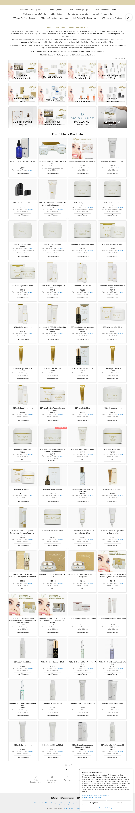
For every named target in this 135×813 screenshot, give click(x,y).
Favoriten (67, 780)
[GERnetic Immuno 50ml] (112, 394)
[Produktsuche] (129, 17)
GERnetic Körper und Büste (104, 10)
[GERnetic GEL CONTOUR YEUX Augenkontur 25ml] (82, 517)
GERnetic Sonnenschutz (78, 14)
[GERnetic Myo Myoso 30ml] (23, 272)
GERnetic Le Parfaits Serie (34, 14)
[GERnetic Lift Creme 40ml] (112, 476)
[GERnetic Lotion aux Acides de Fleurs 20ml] (82, 314)
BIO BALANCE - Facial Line (84, 18)
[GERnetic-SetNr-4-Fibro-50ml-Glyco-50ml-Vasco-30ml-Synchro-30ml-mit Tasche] (23, 604)
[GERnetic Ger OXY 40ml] (52, 355)
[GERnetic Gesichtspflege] (82, 66)
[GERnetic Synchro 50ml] (82, 189)
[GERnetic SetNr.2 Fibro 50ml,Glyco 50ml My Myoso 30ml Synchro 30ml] (112, 561)
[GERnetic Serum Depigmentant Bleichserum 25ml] (112, 517)
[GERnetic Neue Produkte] (112, 112)
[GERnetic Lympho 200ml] (52, 690)
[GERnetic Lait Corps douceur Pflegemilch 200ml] (82, 731)
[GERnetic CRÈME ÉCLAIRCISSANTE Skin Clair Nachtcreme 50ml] (52, 189)
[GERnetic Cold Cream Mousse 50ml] (82, 148)
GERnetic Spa (56, 14)
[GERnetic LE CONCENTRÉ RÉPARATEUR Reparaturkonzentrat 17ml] (23, 561)
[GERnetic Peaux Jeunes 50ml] (82, 436)
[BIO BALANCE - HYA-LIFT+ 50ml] (23, 148)
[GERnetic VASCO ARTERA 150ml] (82, 690)
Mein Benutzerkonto (35, 781)
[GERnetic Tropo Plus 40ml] (23, 355)
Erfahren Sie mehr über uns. (91, 797)
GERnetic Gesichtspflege (77, 10)
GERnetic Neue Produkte (111, 18)
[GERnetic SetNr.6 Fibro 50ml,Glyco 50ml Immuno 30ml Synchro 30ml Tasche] (52, 604)
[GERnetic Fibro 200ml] (82, 272)
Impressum (74, 805)
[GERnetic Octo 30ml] (82, 394)
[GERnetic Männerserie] (112, 89)
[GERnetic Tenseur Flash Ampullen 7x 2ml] (82, 648)
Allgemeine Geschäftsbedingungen (46, 803)
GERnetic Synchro (54, 10)
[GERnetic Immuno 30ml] (23, 436)
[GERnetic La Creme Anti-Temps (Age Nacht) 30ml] (82, 561)
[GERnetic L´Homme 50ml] (23, 189)
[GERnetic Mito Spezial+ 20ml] (82, 355)
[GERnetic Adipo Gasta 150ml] (112, 690)
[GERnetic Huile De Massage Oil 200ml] (112, 731)
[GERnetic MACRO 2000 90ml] (112, 148)
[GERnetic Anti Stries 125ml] (52, 731)
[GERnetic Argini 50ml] (112, 436)
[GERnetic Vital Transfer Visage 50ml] (82, 604)
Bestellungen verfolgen (52, 781)
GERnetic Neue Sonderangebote (54, 18)
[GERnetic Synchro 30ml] (112, 189)
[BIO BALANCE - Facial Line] (82, 112)
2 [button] (69, 769)
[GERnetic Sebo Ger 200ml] (23, 394)
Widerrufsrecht (64, 805)
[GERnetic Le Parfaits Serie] (22, 89)
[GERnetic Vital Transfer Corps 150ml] (112, 604)
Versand (30, 170)
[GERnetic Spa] (52, 89)
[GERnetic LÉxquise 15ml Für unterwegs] (82, 476)
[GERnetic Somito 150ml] (23, 731)
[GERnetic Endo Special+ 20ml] (52, 648)
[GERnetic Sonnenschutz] (82, 89)
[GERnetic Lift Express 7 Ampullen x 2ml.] (23, 690)
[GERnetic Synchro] (52, 66)
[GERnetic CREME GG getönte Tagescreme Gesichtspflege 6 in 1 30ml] (23, 517)
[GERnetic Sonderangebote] (22, 66)
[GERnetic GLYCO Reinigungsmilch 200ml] (52, 272)
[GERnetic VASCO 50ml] (23, 231)
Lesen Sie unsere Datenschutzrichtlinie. (95, 795)
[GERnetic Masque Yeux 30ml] (52, 517)
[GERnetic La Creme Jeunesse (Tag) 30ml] (52, 561)
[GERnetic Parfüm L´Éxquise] (22, 112)
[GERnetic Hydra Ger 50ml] (112, 314)
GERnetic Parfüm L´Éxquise (24, 18)
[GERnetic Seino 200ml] (23, 648)
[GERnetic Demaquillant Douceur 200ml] (112, 272)
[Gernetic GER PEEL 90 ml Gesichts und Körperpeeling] (52, 314)
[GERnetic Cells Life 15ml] (52, 476)
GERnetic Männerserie (102, 14)
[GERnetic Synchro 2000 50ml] (82, 231)
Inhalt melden (69, 809)
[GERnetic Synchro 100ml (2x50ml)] (52, 148)
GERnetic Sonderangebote (30, 10)
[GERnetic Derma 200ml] (23, 314)
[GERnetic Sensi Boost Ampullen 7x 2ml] (112, 648)
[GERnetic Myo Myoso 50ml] (112, 231)
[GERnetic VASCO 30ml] (52, 231)
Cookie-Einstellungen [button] (106, 808)
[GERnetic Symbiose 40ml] (112, 355)
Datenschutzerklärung (67, 803)
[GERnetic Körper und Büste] (112, 66)
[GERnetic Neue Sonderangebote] (52, 112)
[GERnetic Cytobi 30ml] (23, 476)
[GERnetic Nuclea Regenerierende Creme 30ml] (52, 394)
